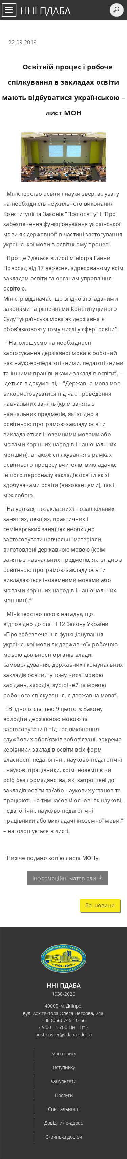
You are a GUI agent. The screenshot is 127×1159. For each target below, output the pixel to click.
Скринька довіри (63, 1137)
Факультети (63, 1081)
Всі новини (100, 905)
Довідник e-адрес (63, 1123)
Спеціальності (63, 1109)
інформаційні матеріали (65, 878)
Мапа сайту (63, 1053)
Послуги (64, 1095)
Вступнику (64, 1067)
